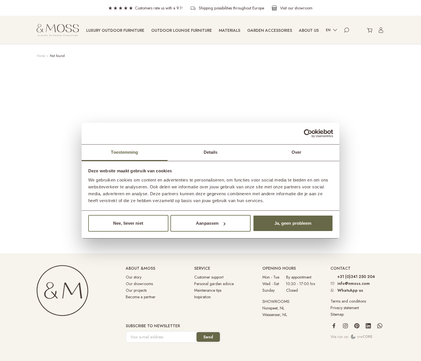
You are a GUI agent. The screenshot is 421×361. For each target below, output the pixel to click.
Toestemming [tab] (124, 152)
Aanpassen (207, 223)
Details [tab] (211, 152)
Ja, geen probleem (293, 223)
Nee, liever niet (128, 223)
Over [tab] (296, 152)
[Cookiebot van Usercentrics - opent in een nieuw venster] (308, 133)
